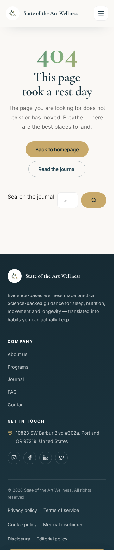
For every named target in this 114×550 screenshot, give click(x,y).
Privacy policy (22, 510)
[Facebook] (29, 458)
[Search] (93, 200)
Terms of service (61, 510)
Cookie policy (22, 524)
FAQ (12, 392)
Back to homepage (57, 149)
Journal (16, 379)
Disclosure (19, 538)
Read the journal (57, 169)
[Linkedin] (45, 458)
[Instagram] (14, 458)
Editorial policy (51, 538)
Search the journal (31, 197)
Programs (18, 367)
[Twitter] (61, 458)
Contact (16, 404)
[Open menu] (101, 13)
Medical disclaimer (62, 524)
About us (18, 354)
